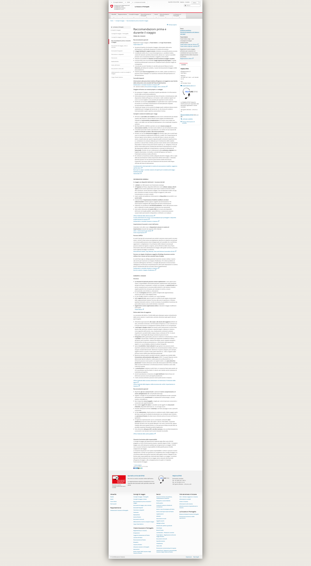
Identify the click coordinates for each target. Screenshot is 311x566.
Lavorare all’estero (137, 537)
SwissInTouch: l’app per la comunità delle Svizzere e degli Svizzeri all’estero (166, 551)
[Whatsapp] (140, 468)
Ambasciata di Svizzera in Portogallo (119, 510)
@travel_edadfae (188, 119)
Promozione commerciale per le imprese (166, 548)
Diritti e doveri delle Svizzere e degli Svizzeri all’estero (142, 552)
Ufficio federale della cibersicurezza (143, 216)
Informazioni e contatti (185, 499)
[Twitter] (135, 468)
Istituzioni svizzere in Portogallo (141, 547)
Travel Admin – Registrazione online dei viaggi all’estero (166, 535)
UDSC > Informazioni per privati (142, 231)
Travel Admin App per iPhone (188, 44)
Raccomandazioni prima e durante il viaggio (142, 502)
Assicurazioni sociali (161, 518)
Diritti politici (159, 503)
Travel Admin (137, 44)
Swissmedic (136, 173)
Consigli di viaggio (134, 14)
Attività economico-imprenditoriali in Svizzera (188, 507)
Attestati (158, 516)
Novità (112, 496)
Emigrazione (136, 533)
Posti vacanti (113, 504)
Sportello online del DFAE (136, 476)
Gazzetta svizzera (160, 541)
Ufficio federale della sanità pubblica (143, 434)
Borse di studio (160, 530)
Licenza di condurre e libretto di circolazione (164, 506)
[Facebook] (134, 468)
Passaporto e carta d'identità (163, 500)
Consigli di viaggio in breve (140, 499)
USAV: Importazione (139, 232)
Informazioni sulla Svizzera (186, 504)
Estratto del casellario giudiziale (164, 525)
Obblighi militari (160, 523)
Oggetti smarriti (160, 521)
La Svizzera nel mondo (139, 2)
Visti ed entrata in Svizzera (164, 15)
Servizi (156, 14)
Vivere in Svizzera (183, 501)
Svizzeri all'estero (137, 544)
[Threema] (139, 468)
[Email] (141, 468)
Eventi (111, 499)
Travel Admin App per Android (188, 46)
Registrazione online (186, 58)
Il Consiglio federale (118, 2)
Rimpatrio (135, 542)
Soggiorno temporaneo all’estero (141, 535)
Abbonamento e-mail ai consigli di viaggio (143, 521)
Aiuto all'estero (137, 517)
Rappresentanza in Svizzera (140, 530)
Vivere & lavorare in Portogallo (146, 15)
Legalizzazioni (160, 514)
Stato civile (159, 545)
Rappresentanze (122, 14)
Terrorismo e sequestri (138, 510)
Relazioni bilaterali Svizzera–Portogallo (189, 514)
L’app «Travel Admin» (138, 524)
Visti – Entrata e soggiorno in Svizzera (188, 496)
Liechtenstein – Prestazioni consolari (165, 532)
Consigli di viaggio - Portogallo (140, 496)
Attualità (113, 14)
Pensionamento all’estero (139, 540)
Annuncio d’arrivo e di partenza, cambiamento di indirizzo (164, 497)
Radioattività (136, 514)
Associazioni (136, 549)
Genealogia (159, 528)
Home (111, 20)
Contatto (182, 64)
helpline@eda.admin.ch (189, 86)
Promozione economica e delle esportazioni (186, 517)
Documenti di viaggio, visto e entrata (155, 86)
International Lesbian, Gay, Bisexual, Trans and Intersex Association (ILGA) (154, 251)
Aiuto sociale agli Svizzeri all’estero (165, 511)
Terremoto (136, 512)
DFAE (128, 2)
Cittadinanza (159, 543)
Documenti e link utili (138, 519)
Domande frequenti (138, 507)
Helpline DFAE (177, 476)
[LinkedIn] (137, 468)
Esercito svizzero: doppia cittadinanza (143, 270)
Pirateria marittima (185, 30)
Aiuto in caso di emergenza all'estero (165, 509)
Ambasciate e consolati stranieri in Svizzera (145, 85)
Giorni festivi (113, 501)
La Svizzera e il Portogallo (177, 15)
